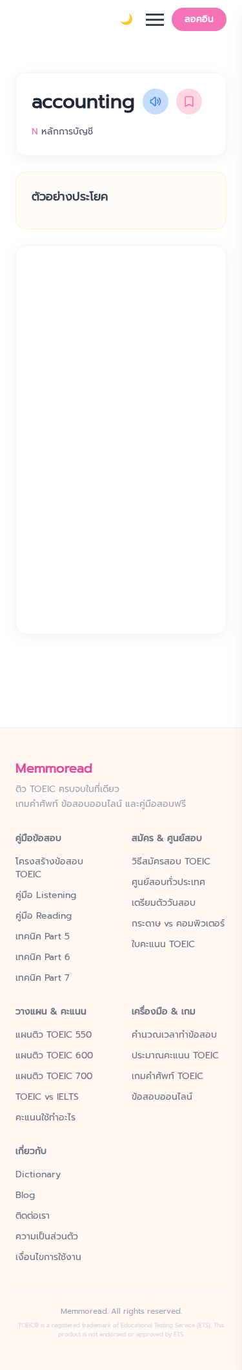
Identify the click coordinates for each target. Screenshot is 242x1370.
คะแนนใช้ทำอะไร (45, 1117)
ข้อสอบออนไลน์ (162, 1097)
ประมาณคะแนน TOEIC (175, 1055)
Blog (25, 1195)
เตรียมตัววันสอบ (164, 903)
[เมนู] (155, 20)
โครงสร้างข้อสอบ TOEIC (49, 868)
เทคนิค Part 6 (42, 957)
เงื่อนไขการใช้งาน (48, 1257)
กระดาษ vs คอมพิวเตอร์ (178, 923)
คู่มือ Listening (45, 895)
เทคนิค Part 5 (42, 936)
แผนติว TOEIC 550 (53, 1035)
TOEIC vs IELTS (47, 1097)
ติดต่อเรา (32, 1216)
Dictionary (38, 1174)
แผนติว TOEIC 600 (54, 1055)
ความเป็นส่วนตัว (46, 1236)
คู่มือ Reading (43, 916)
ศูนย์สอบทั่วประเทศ (168, 882)
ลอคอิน (199, 19)
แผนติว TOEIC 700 (53, 1076)
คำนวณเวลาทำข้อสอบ (174, 1035)
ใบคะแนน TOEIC (163, 944)
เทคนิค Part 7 (42, 978)
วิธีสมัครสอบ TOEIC (171, 861)
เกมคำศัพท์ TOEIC (167, 1076)
